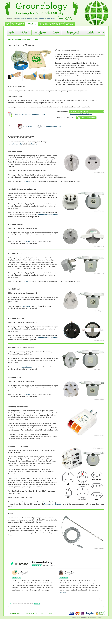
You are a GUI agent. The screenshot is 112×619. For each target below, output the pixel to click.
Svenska (41, 18)
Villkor (42, 613)
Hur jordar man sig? (15, 144)
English (18, 18)
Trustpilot (37, 604)
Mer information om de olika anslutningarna (81, 114)
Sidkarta (50, 613)
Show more (62, 592)
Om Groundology (15, 613)
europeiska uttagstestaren (48, 214)
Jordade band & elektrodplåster (73, 33)
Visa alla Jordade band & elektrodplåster (23, 39)
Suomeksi (47, 18)
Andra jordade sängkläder (40, 33)
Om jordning (35, 144)
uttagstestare (27, 181)
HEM (8, 24)
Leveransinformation (30, 613)
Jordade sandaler (90, 33)
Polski (53, 18)
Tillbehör (101, 33)
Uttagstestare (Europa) (52, 504)
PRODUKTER (31, 24)
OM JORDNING (17, 24)
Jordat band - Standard (22, 45)
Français (23, 18)
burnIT (99, 617)
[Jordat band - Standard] (31, 65)
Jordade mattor (56, 33)
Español (35, 18)
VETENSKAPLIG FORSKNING (51, 24)
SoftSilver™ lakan (24, 33)
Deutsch (29, 18)
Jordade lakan (12, 33)
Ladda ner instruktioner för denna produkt (29, 114)
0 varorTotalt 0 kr (68, 18)
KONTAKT (70, 24)
